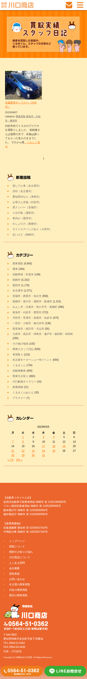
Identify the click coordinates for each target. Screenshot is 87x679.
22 (23, 450)
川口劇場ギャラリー (24, 381)
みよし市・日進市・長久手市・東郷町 (35, 306)
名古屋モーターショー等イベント (32, 359)
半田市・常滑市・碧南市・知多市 (32, 317)
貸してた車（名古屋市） (27, 185)
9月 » (19, 459)
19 (64, 446)
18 (53, 446)
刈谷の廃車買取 (18, 589)
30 (33, 455)
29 (23, 455)
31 (43, 455)
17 (43, 446)
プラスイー (19, 397)
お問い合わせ (17, 579)
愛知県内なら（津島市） (27, 196)
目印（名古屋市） (23, 191)
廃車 (15, 268)
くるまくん (19, 365)
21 (12, 450)
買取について (17, 546)
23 (33, 450)
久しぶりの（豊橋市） (26, 223)
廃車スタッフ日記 (23, 349)
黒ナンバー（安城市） (26, 207)
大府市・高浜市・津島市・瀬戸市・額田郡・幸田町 (43, 333)
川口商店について (19, 557)
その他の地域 (20, 343)
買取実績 (14, 573)
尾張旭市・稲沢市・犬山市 (28, 328)
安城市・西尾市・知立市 (27, 296)
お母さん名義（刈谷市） (27, 202)
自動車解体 (19, 370)
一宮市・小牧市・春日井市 (28, 323)
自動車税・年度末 (23, 274)
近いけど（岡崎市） (24, 234)
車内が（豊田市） (23, 218)
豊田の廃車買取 (18, 595)
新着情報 (18, 387)
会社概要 (14, 568)
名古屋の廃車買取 (19, 584)
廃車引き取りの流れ (21, 551)
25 (53, 450)
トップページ (17, 541)
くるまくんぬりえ (23, 392)
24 (43, 450)
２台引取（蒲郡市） (24, 212)
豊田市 (16, 285)
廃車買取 (20, 116)
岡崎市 (16, 279)
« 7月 (10, 459)
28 (12, 455)
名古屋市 (18, 290)
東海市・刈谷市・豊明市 (27, 312)
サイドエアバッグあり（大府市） (32, 229)
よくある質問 (17, 562)
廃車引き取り (20, 376)
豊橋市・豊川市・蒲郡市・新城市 (32, 301)
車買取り (18, 354)
